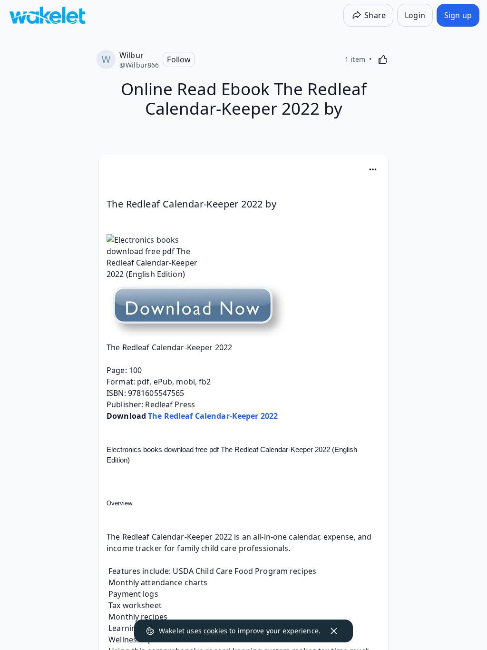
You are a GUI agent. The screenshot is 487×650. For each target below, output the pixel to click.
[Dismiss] (333, 631)
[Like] (382, 59)
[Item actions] (372, 169)
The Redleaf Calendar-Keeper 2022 (213, 416)
